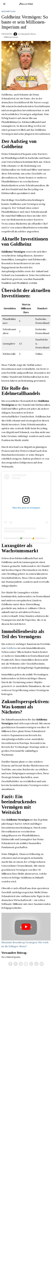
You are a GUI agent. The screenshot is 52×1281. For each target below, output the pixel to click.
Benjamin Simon (29, 34)
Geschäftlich (8, 11)
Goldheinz (11, 648)
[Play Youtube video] (26, 926)
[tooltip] (10, 964)
